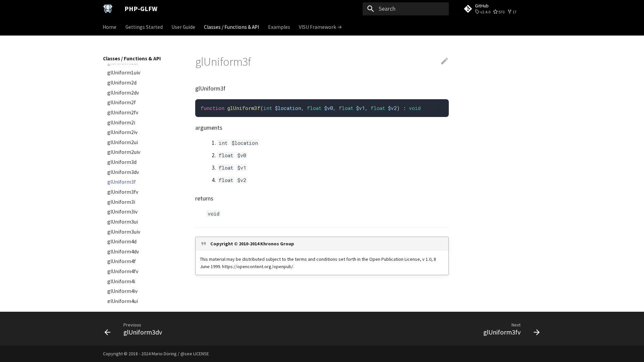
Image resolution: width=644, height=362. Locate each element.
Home (110, 26)
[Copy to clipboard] (441, 106)
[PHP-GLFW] (108, 8)
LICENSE (201, 354)
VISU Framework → (320, 26)
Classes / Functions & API (231, 26)
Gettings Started (144, 26)
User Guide (183, 26)
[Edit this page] (444, 61)
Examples (279, 26)
